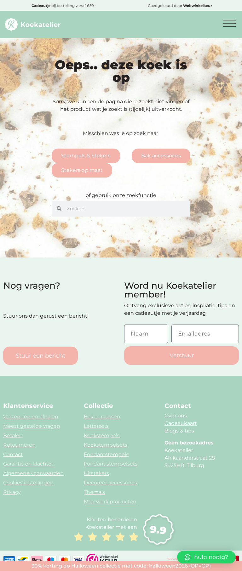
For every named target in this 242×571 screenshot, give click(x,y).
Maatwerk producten (110, 502)
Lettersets (96, 426)
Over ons (175, 416)
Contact (13, 454)
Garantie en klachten (29, 464)
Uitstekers (96, 473)
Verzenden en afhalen (30, 417)
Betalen (13, 435)
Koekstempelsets (105, 445)
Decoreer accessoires (110, 483)
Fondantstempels (106, 454)
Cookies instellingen (28, 483)
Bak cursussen (102, 417)
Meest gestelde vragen (31, 426)
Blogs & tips (179, 431)
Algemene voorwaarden (33, 473)
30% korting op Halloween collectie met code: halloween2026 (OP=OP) (121, 566)
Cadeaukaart (180, 423)
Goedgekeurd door (179, 5)
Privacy (11, 492)
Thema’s (94, 492)
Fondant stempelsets (110, 464)
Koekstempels (102, 435)
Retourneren (19, 445)
